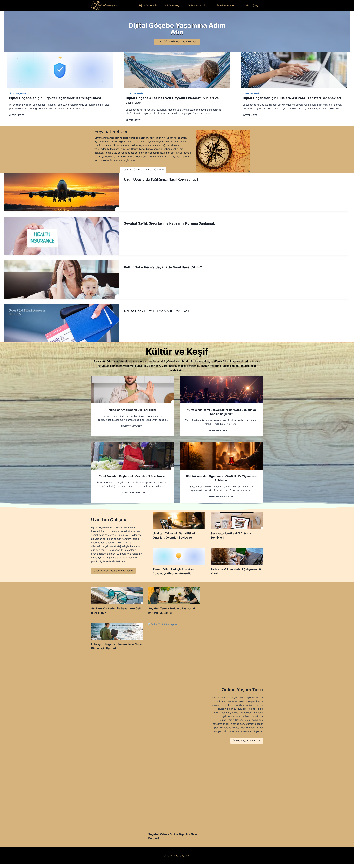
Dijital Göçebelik (148, 5)
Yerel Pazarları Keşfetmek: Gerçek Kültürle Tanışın (132, 476)
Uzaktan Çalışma (252, 5)
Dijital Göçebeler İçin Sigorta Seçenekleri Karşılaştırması (55, 98)
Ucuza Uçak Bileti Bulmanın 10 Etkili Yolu (157, 311)
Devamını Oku (17, 115)
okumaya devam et (132, 426)
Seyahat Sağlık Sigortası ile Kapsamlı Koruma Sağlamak (169, 223)
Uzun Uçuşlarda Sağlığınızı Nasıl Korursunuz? (161, 179)
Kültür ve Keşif (172, 5)
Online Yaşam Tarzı (198, 5)
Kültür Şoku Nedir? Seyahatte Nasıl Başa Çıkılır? (163, 267)
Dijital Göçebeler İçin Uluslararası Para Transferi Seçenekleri (292, 98)
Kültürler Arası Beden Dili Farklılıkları (132, 410)
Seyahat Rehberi (226, 5)
